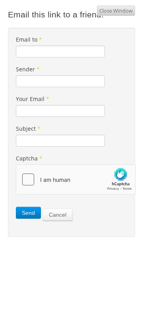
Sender (28, 69)
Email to (29, 39)
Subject (28, 128)
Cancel (57, 215)
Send (28, 213)
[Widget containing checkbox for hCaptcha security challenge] (76, 179)
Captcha (29, 158)
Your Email (32, 99)
